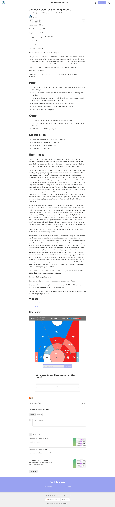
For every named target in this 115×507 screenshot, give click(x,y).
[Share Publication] (95, 2)
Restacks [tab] (39, 414)
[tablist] (36, 414)
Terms (60, 496)
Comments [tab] (33, 414)
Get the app (65, 499)
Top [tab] (31, 434)
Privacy (56, 496)
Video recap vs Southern (37, 303)
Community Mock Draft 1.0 (38, 450)
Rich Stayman (36, 15)
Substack (49, 503)
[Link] (27, 82)
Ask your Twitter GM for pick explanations (40, 462)
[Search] (92, 2)
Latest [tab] (35, 434)
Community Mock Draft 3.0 (38, 439)
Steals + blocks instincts (37, 307)
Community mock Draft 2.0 (38, 460)
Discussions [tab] (41, 434)
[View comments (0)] (36, 21)
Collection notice (67, 496)
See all (32, 471)
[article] (57, 442)
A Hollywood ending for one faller (38, 441)
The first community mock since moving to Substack (43, 452)
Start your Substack (53, 499)
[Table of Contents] (2, 253)
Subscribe (102, 3)
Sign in (110, 3)
